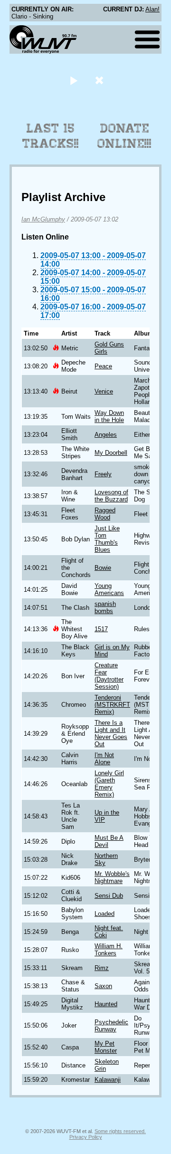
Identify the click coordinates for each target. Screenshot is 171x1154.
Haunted (106, 1004)
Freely (103, 474)
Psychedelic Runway (111, 1026)
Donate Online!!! (124, 136)
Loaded (104, 913)
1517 (101, 629)
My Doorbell (111, 452)
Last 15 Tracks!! (50, 136)
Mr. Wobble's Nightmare (112, 877)
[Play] (73, 80)
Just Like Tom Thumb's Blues (107, 539)
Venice (104, 391)
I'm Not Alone (104, 758)
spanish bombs (105, 607)
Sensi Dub (109, 895)
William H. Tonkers (109, 949)
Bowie (103, 567)
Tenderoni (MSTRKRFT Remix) (112, 704)
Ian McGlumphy (43, 219)
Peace (103, 366)
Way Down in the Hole (109, 416)
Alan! (152, 9)
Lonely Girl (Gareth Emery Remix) (109, 783)
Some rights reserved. (120, 1131)
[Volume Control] (100, 80)
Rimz (102, 967)
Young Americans (109, 589)
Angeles (106, 434)
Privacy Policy (85, 1137)
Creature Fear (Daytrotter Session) (109, 676)
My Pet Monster (106, 1047)
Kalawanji (108, 1079)
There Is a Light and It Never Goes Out (111, 733)
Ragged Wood (105, 514)
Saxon (103, 986)
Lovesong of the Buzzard (111, 496)
